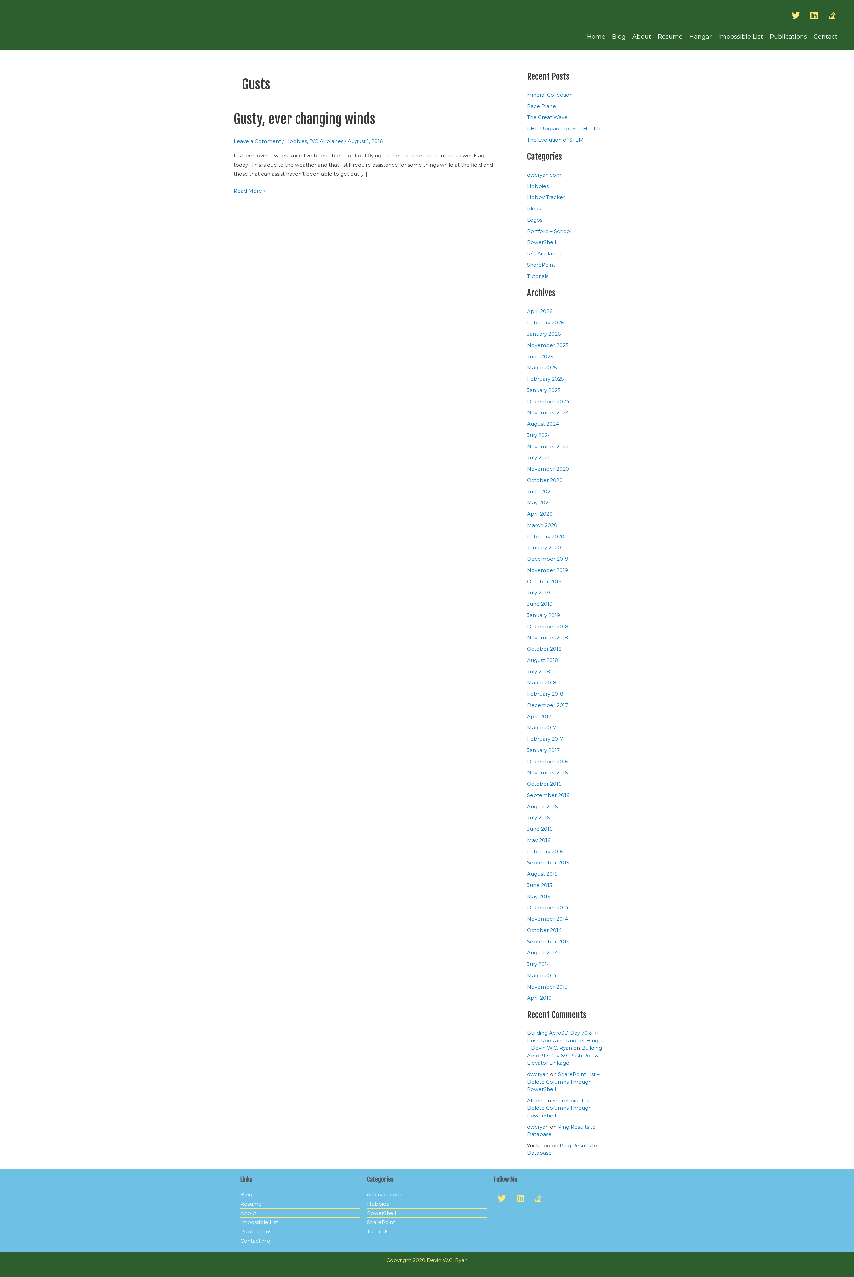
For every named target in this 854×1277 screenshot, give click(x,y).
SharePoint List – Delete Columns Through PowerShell (563, 1081)
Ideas (534, 208)
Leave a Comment (257, 141)
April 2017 (539, 716)
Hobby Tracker (546, 197)
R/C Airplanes (326, 141)
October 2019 (544, 581)
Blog (619, 36)
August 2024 (543, 424)
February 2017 (545, 739)
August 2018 (542, 660)
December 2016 (547, 761)
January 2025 (544, 390)
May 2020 (539, 502)
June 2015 (539, 885)
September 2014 (548, 941)
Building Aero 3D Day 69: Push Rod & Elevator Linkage (564, 1055)
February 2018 (545, 694)
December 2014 (547, 907)
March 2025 (542, 367)
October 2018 (544, 649)
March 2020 (542, 525)
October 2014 (544, 930)
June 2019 (540, 604)
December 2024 (548, 401)
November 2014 (547, 919)
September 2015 (548, 862)
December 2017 (547, 705)
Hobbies (296, 141)
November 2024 (548, 412)
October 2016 (544, 784)
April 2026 (539, 311)
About (641, 36)
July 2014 (538, 964)
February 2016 (545, 851)
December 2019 (547, 559)
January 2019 (543, 615)
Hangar (700, 36)
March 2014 (541, 975)
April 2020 (540, 514)
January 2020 (544, 547)
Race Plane (541, 106)
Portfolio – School (549, 231)
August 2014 (542, 952)
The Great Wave (547, 117)
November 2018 (547, 637)
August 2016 (542, 806)
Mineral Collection (550, 95)
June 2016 (539, 829)
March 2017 (541, 727)
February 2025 (545, 379)
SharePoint (541, 265)
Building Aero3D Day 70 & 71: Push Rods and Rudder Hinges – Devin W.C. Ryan (565, 1040)
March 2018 (541, 682)
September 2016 (548, 795)
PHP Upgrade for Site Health (563, 128)
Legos (534, 220)
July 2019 (538, 592)
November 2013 (547, 987)
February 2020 (545, 536)
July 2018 (538, 671)
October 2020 (545, 480)
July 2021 (538, 457)
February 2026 (545, 322)
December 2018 (547, 626)
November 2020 (548, 469)
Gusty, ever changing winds (304, 119)
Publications (788, 36)
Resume (670, 36)
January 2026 (544, 334)
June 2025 (540, 356)
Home (596, 36)
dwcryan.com (544, 175)
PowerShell (541, 242)
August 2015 (542, 874)
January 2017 (543, 750)
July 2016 (538, 817)
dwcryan (538, 1074)
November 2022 (548, 446)
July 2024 (539, 435)
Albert (535, 1100)
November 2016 (547, 772)
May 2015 (538, 896)
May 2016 (538, 840)
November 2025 (548, 345)
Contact (825, 36)
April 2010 (539, 998)
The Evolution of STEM (555, 140)
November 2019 (547, 570)
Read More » (250, 190)
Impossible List (740, 36)
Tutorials (537, 276)
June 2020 (540, 491)
